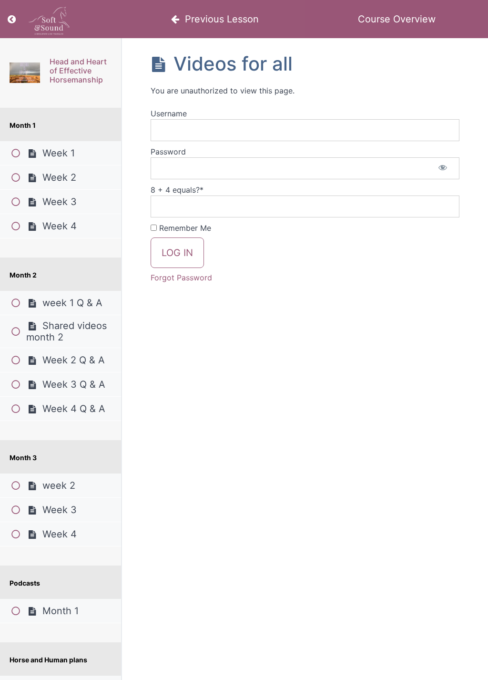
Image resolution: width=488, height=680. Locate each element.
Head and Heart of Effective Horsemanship (78, 70)
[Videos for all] (25, 72)
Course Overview (397, 19)
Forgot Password (181, 277)
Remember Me (184, 228)
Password (168, 151)
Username (169, 113)
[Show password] (442, 168)
